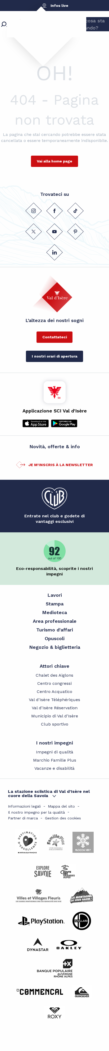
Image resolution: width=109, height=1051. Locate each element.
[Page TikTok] (75, 211)
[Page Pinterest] (75, 231)
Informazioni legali (24, 806)
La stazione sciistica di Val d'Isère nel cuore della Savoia (49, 793)
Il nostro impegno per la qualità (36, 812)
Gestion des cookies (63, 818)
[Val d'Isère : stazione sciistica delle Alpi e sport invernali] (38, 33)
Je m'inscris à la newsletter (60, 465)
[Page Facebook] (54, 211)
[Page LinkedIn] (54, 252)
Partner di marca (23, 818)
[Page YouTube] (54, 231)
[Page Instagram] (33, 211)
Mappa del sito (61, 806)
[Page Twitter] (33, 231)
